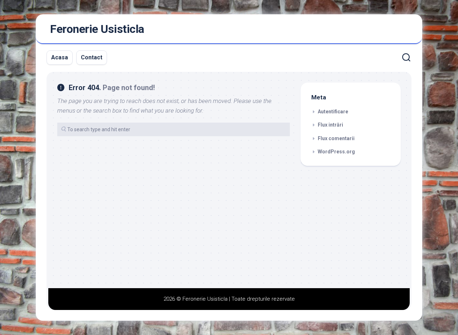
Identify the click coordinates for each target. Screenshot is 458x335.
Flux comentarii (336, 138)
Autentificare (333, 111)
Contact (91, 57)
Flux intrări (330, 125)
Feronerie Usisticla (97, 29)
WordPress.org (336, 151)
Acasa (59, 57)
